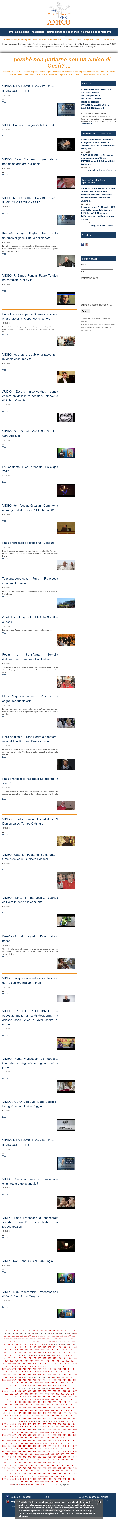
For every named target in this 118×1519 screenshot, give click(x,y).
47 (29, 1336)
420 (26, 1404)
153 (69, 1352)
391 (26, 1399)
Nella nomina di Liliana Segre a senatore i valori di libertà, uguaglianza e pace (30, 738)
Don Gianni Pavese (90, 92)
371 (72, 1393)
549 (19, 1429)
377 (29, 1396)
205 (39, 1363)
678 (11, 1454)
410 (49, 1401)
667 (29, 1451)
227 (4, 1368)
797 (26, 1476)
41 (5, 1336)
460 (9, 1412)
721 (9, 1462)
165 (57, 1355)
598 (47, 1437)
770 (37, 1470)
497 (49, 1418)
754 (29, 1467)
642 (49, 1445)
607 (19, 1440)
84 (29, 1341)
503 (6, 1421)
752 (19, 1467)
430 (4, 1407)
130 (26, 1349)
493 (29, 1418)
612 (44, 1440)
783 (29, 1473)
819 (64, 1478)
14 (46, 1330)
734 (75, 1462)
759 (54, 1467)
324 (54, 1385)
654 (37, 1448)
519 (14, 1423)
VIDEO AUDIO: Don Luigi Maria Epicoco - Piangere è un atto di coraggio (30, 1103)
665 (19, 1451)
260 (24, 1374)
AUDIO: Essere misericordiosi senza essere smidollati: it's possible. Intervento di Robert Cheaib (30, 395)
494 (34, 1418)
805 (67, 1476)
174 (29, 1357)
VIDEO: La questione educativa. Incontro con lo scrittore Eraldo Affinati (30, 980)
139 (72, 1349)
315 (9, 1385)
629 (57, 1443)
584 (49, 1434)
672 (54, 1451)
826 (26, 1481)
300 (6, 1382)
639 (34, 1445)
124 (69, 1346)
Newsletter (59, 36)
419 (21, 1404)
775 (62, 1470)
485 (62, 1415)
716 (57, 1459)
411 (54, 1401)
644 (59, 1445)
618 (75, 1440)
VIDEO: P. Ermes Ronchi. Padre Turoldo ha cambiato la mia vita (30, 277)
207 (49, 1363)
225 (67, 1366)
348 (29, 1390)
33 (47, 1333)
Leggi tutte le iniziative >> (103, 225)
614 (54, 1440)
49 (37, 1336)
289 (24, 1379)
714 (47, 1459)
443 (69, 1407)
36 (59, 1333)
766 (16, 1470)
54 (57, 1336)
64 (23, 1338)
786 (44, 1473)
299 (75, 1379)
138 (67, 1349)
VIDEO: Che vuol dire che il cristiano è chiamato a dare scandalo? (30, 1181)
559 (69, 1429)
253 (62, 1371)
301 (11, 1382)
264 (44, 1374)
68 (39, 1338)
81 (17, 1341)
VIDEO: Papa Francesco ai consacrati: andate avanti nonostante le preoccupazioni (30, 1221)
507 (26, 1421)
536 (26, 1426)
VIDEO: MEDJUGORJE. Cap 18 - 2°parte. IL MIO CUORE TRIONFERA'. (30, 200)
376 (24, 1396)
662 (4, 1451)
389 (16, 1399)
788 (54, 1473)
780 (14, 1473)
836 (12, 1484)
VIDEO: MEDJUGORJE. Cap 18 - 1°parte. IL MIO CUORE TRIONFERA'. (30, 1142)
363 (31, 1393)
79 (9, 1341)
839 (27, 1484)
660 (67, 1448)
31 (39, 1333)
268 (64, 1374)
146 (34, 1352)
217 (26, 1366)
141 (9, 1352)
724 (24, 1462)
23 (7, 1333)
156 (11, 1355)
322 (44, 1385)
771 (42, 1470)
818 (59, 1478)
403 (14, 1401)
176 (39, 1357)
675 (69, 1451)
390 (21, 1399)
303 (21, 1382)
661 (72, 1448)
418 (16, 1404)
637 (24, 1445)
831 (52, 1481)
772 (47, 1470)
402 (9, 1401)
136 (57, 1349)
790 (64, 1473)
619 (6, 1443)
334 (31, 1388)
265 (49, 1374)
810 (19, 1478)
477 (21, 1415)
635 (14, 1445)
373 (9, 1396)
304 (26, 1382)
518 (9, 1423)
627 (47, 1443)
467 (44, 1412)
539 (42, 1426)
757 (44, 1467)
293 (44, 1379)
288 (19, 1379)
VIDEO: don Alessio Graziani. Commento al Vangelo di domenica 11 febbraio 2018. (30, 507)
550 (24, 1429)
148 (44, 1352)
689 (67, 1454)
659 (62, 1448)
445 (6, 1410)
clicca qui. (23, 1513)
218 (31, 1366)
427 (62, 1404)
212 (75, 1363)
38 (67, 1333)
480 (37, 1415)
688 (62, 1454)
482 (47, 1415)
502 (75, 1418)
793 (6, 1476)
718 (67, 1459)
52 (49, 1336)
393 (37, 1399)
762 (69, 1467)
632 (72, 1443)
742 (42, 1465)
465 (34, 1412)
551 (29, 1429)
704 (69, 1456)
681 (26, 1454)
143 (19, 1352)
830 (47, 1481)
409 (44, 1401)
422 (37, 1404)
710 (26, 1459)
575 (4, 1434)
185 (11, 1360)
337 (47, 1388)
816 (49, 1478)
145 (29, 1352)
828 (37, 1481)
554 (44, 1429)
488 (4, 1418)
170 (9, 1357)
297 (64, 1379)
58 (73, 1336)
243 (11, 1371)
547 (9, 1429)
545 (72, 1426)
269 (69, 1374)
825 (21, 1481)
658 (57, 1448)
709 (21, 1459)
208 (54, 1363)
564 (21, 1432)
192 (47, 1360)
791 (69, 1473)
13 (42, 1330)
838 (22, 1484)
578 (19, 1434)
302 (16, 1382)
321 (39, 1385)
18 (62, 1330)
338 (52, 1388)
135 (52, 1349)
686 (52, 1454)
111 (4, 1346)
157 (16, 1355)
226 (72, 1366)
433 (19, 1407)
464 (29, 1412)
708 (16, 1459)
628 (52, 1443)
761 (64, 1467)
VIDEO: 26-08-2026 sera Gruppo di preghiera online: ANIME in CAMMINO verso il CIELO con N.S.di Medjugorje (98, 159)
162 (42, 1355)
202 (24, 1363)
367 (52, 1393)
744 (52, 1465)
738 (21, 1465)
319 (29, 1385)
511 (47, 1421)
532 (6, 1426)
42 (9, 1336)
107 (57, 1344)
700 (49, 1456)
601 (62, 1437)
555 (49, 1429)
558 (64, 1429)
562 (11, 1432)
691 (4, 1456)
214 (11, 1366)
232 (29, 1368)
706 (6, 1459)
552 (34, 1429)
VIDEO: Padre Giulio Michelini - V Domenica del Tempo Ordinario (30, 821)
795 (16, 1476)
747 (67, 1465)
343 (4, 1390)
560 (75, 1429)
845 (57, 1484)
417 (11, 1404)
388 (11, 1399)
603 (72, 1437)
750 (9, 1467)
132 (37, 1349)
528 (59, 1423)
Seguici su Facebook (21, 1496)
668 (34, 1451)
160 (31, 1355)
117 (34, 1346)
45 (21, 1336)
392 (31, 1399)
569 (47, 1432)
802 (52, 1476)
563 (16, 1432)
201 (19, 1363)
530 (69, 1423)
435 (29, 1407)
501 (69, 1418)
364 (37, 1393)
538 (37, 1426)
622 (21, 1443)
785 (39, 1473)
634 (9, 1445)
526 (49, 1423)
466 (39, 1412)
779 (9, 1473)
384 (64, 1396)
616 (64, 1440)
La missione (22, 31)
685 (47, 1454)
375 (19, 1396)
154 (75, 1352)
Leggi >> (5, 101)
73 (59, 1338)
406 (29, 1401)
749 (4, 1467)
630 (62, 1443)
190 (37, 1360)
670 (44, 1451)
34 (51, 1333)
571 (57, 1432)
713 (42, 1459)
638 (29, 1445)
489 (9, 1418)
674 (64, 1451)
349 (34, 1390)
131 (31, 1349)
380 (44, 1396)
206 (44, 1363)
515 (67, 1421)
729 (49, 1462)
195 (62, 1360)
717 (62, 1459)
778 (4, 1473)
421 (31, 1404)
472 (69, 1412)
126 (6, 1349)
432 (14, 1407)
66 (31, 1338)
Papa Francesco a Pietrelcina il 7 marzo (28, 542)
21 (74, 1330)
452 (42, 1410)
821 (75, 1478)
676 (75, 1451)
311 (62, 1382)
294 (49, 1379)
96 (5, 1344)
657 (52, 1448)
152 (64, 1352)
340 (62, 1388)
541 (52, 1426)
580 (29, 1434)
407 (34, 1401)
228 (9, 1368)
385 (69, 1396)
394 (42, 1399)
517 (4, 1423)
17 (58, 1330)
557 (59, 1429)
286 (9, 1379)
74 (63, 1338)
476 (16, 1415)
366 (47, 1393)
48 (33, 1336)
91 (57, 1341)
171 (14, 1357)
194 (57, 1360)
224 (62, 1366)
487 (72, 1415)
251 (52, 1371)
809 (14, 1478)
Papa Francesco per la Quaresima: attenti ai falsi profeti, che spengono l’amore (30, 316)
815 (44, 1478)
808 (9, 1478)
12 (38, 1330)
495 (39, 1418)
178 (49, 1357)
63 (19, 1338)
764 (6, 1470)
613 (49, 1440)
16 (54, 1330)
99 (17, 1344)
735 (6, 1465)
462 (19, 1412)
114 (19, 1346)
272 (11, 1377)
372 (4, 1396)
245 (21, 1371)
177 (44, 1357)
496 (44, 1418)
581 (34, 1434)
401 (4, 1401)
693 (14, 1456)
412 (59, 1401)
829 (42, 1481)
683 (37, 1454)
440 (54, 1407)
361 (21, 1393)
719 (72, 1459)
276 (31, 1377)
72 (55, 1338)
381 (49, 1396)
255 (72, 1371)
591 (11, 1437)
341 (67, 1388)
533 (11, 1426)
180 (59, 1357)
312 (67, 1382)
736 (11, 1465)
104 (41, 1344)
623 (26, 1443)
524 (39, 1423)
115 (24, 1346)
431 (9, 1407)
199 (9, 1363)
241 (75, 1368)
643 (54, 1445)
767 (21, 1470)
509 (37, 1421)
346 (19, 1390)
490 (14, 1418)
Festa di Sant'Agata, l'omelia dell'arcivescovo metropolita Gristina (30, 656)
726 (34, 1462)
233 (34, 1368)
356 (69, 1390)
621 (16, 1443)
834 (67, 1481)
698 (39, 1456)
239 (64, 1368)
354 (59, 1390)
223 (57, 1366)
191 (42, 1360)
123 (64, 1346)
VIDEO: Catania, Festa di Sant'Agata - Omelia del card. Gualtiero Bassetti (30, 856)
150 (54, 1352)
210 (64, 1363)
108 (62, 1344)
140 (4, 1352)
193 (52, 1360)
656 (47, 1448)
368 (57, 1393)
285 (4, 1379)
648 (6, 1448)
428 (67, 1404)
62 (15, 1338)
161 (37, 1355)
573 (67, 1432)
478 (26, 1415)
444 (75, 1407)
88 (45, 1341)
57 (69, 1336)
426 (57, 1404)
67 (35, 1338)
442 (64, 1407)
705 (75, 1456)
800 (42, 1476)
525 (44, 1423)
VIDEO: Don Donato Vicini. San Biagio (27, 1261)
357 (75, 1390)
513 (57, 1421)
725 (29, 1462)
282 (62, 1377)
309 (52, 1382)
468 (49, 1412)
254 (67, 1371)
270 (75, 1374)
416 (6, 1404)
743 (47, 1465)
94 (69, 1341)
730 (54, 1462)
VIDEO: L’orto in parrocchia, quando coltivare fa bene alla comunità (30, 899)
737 (16, 1465)
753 (24, 1467)
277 (37, 1377)
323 (49, 1385)
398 (62, 1399)
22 (3, 1333)
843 (47, 1484)
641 (44, 1445)
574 (72, 1432)
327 (69, 1385)
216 (21, 1366)
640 (39, 1445)
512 (52, 1421)
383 (59, 1396)
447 (16, 1410)
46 (25, 1336)
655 (42, 1448)
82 (21, 1341)
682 (31, 1454)
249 (42, 1371)
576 (9, 1434)
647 (75, 1445)
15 (50, 1330)
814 (39, 1478)
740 (31, 1465)
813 (34, 1478)
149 (49, 1352)
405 (24, 1401)
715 (52, 1459)
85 (33, 1341)
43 (13, 1336)
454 (52, 1410)
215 (16, 1366)
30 (35, 1333)
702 (59, 1456)
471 (64, 1412)
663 (9, 1451)
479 (31, 1415)
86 (37, 1341)
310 (57, 1382)
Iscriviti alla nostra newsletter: (95, 304)
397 (57, 1399)
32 (43, 1333)
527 (54, 1423)
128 (16, 1349)
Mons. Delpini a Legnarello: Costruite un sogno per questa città (30, 698)
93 (65, 1341)
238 (59, 1368)
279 (47, 1377)
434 (24, 1407)
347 (24, 1390)
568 (42, 1432)
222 (52, 1366)
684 (42, 1454)
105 (46, 1344)
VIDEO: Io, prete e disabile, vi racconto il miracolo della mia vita (30, 356)
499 (59, 1418)
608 (24, 1440)
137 (62, 1349)
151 (59, 1352)
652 (26, 1448)
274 (21, 1377)
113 (14, 1346)
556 (54, 1429)
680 (21, 1454)
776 (67, 1470)
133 (42, 1349)
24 (11, 1333)
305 (31, 1382)
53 (53, 1336)
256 (4, 1374)
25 (15, 1333)
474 (6, 1415)
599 (52, 1437)
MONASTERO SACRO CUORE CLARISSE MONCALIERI (95, 106)
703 (64, 1456)
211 (69, 1363)
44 (17, 1336)
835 (72, 1481)
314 (4, 1385)
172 (19, 1357)
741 (37, 1465)
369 (62, 1393)
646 (69, 1445)
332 (21, 1388)
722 (14, 1462)
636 (19, 1445)
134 (47, 1349)
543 (62, 1426)
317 (19, 1385)
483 (52, 1415)
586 (59, 1434)
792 (75, 1473)
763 (75, 1467)
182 (69, 1357)
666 (24, 1451)
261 (29, 1374)
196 (67, 1360)
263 (39, 1374)
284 (72, 1377)
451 (37, 1410)
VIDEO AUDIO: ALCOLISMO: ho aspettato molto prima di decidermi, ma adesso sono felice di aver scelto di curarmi (30, 1017)
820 (69, 1478)
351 (44, 1390)
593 (21, 1437)
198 (4, 1363)
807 (4, 1478)
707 (11, 1459)
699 (44, 1456)
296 (59, 1379)
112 (9, 1346)
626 (42, 1443)
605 (9, 1440)
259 (19, 1374)
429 (72, 1404)
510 (42, 1421)
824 (16, 1481)
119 (44, 1346)
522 (29, 1423)
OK (99, 1502)
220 (42, 1366)
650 (16, 1448)
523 (34, 1423)
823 (11, 1481)
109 (67, 1344)
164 (52, 1355)
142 (14, 1352)
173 (24, 1357)
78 (5, 1341)
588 (69, 1434)
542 (57, 1426)
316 (14, 1385)
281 (57, 1377)
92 (61, 1341)
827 (31, 1481)
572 (62, 1432)
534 (16, 1426)
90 (53, 1341)
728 (44, 1462)
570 (52, 1432)
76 (71, 1338)
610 (34, 1440)
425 (52, 1404)
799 (37, 1476)
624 (31, 1443)
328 (75, 1385)
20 (70, 1330)
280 (52, 1377)
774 (57, 1470)
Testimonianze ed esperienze (62, 31)
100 (21, 1344)
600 (57, 1437)
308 (47, 1382)
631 (67, 1443)
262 (34, 1374)
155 (6, 1355)
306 (37, 1382)
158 (21, 1355)
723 (19, 1462)
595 (31, 1437)
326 (64, 1385)
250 (47, 1371)
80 (13, 1341)
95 (73, 1341)
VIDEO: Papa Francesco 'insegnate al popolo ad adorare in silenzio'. (30, 161)
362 (26, 1393)
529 (64, 1423)
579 (24, 1434)
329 (6, 1388)
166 (62, 1355)
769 (31, 1470)
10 (30, 1330)
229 (14, 1368)
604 (4, 1440)
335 (37, 1388)
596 (37, 1437)
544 (67, 1426)
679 (16, 1454)
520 (19, 1423)
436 (34, 1407)
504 (11, 1421)
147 (39, 1352)
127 (11, 1349)
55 (61, 1336)
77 (75, 1338)
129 (21, 1349)
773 (52, 1470)
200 (14, 1363)
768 (26, 1470)
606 (14, 1440)
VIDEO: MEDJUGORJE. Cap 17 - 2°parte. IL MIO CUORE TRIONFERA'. (30, 88)
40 (75, 1333)
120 (49, 1346)
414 (69, 1401)
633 (4, 1445)
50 (41, 1336)
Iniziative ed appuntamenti (95, 31)
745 (57, 1465)
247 (31, 1371)
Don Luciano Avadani (91, 98)
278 (42, 1377)
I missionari (37, 31)
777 (72, 1470)
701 (54, 1456)
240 (69, 1368)
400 (72, 1399)
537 (31, 1426)
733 (69, 1462)
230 (19, 1368)
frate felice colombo (90, 101)
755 (34, 1467)
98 (13, 1344)
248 (37, 1371)
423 (42, 1404)
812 (29, 1478)
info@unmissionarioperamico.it (96, 89)
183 (75, 1357)
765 (11, 1470)
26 (19, 1333)
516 (72, 1421)
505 (16, 1421)
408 (39, 1401)
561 (6, 1432)
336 (42, 1388)
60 (7, 1338)
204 (34, 1363)
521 (24, 1423)
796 (21, 1476)
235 (44, 1368)
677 (6, 1454)
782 (24, 1473)
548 (14, 1429)
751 (14, 1467)
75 (67, 1338)
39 (71, 1333)
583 (44, 1434)
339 (57, 1388)
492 (24, 1418)
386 (75, 1396)
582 (39, 1434)
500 (64, 1418)
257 (9, 1374)
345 (14, 1390)
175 (34, 1357)
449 (26, 1410)
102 (31, 1344)
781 (19, 1473)
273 (16, 1377)
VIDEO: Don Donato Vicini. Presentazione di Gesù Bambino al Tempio (30, 1294)
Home (10, 31)
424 (47, 1404)
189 (31, 1360)
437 (39, 1407)
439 (49, 1407)
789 (59, 1473)
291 (34, 1379)
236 (49, 1368)
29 (31, 1333)
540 (47, 1426)
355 (64, 1390)
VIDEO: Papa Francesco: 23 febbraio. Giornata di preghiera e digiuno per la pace (30, 1062)
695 (24, 1456)
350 (39, 1390)
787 (49, 1473)
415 (75, 1401)
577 (14, 1434)
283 (67, 1377)
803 (57, 1476)
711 (31, 1459)
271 (6, 1377)
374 (14, 1396)
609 (29, 1440)
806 (72, 1476)
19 (66, 1330)
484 (57, 1415)
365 (42, 1393)
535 (21, 1426)
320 (34, 1385)
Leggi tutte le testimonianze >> (101, 170)
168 (72, 1355)
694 (19, 1456)
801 (47, 1476)
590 (6, 1437)
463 (24, 1412)
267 (59, 1374)
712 (37, 1459)
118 (39, 1346)
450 (31, 1410)
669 (39, 1451)
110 (72, 1344)
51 (45, 1336)
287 (14, 1379)
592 (16, 1437)
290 (29, 1379)
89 (49, 1341)
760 (59, 1467)
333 (26, 1388)
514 (62, 1421)
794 (11, 1476)
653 (31, 1448)
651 (21, 1448)
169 (4, 1357)
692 (9, 1456)
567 (37, 1432)
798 (31, 1476)
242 (6, 1371)
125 (75, 1346)
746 (62, 1465)
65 (27, 1338)
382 (54, 1396)
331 (16, 1388)
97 (9, 1344)
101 (26, 1344)
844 (52, 1484)
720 (4, 1462)
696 (29, 1456)
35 (55, 1333)
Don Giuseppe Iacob (90, 95)
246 (26, 1371)
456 (62, 1410)
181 (64, 1357)
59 (3, 1338)
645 (64, 1445)
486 (67, 1415)
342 (72, 1388)
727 (39, 1462)
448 (21, 1410)
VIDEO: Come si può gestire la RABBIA (28, 125)
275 (26, 1377)
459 (4, 1412)
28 (27, 1333)
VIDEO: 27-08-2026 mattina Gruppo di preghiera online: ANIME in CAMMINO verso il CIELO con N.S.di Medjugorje (98, 144)
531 (75, 1423)
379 (39, 1396)
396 (52, 1399)
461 (14, 1412)
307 (42, 1382)
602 (67, 1437)
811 (24, 1478)
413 (64, 1401)
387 (6, 1399)
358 (6, 1393)
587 (64, 1434)
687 (57, 1454)
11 (34, 1330)
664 (14, 1451)
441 (59, 1407)
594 (26, 1437)
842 (42, 1484)
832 (57, 1481)
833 (62, 1481)
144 (24, 1352)
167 (67, 1355)
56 (65, 1336)
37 (63, 1333)
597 (42, 1437)
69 (43, 1338)
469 (54, 1412)
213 (6, 1366)
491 (19, 1418)
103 (36, 1344)
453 (47, 1410)
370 (67, 1393)
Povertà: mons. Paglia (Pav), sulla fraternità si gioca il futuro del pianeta (30, 235)
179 (54, 1357)
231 (24, 1368)
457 (67, 1410)
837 (17, 1484)
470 (59, 1412)
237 (54, 1368)
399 (67, 1399)
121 (54, 1346)
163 (47, 1355)
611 (39, 1440)
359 (11, 1393)
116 (29, 1346)
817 (54, 1478)
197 (72, 1360)
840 (32, 1484)
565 (26, 1432)
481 (42, 1415)
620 (11, 1443)
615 (59, 1440)
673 (59, 1451)
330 (11, 1388)
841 (37, 1484)
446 (11, 1410)
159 (26, 1355)
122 (59, 1346)
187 (21, 1360)
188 (26, 1360)
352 (49, 1390)
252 (57, 1371)
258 (14, 1374)
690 (72, 1454)
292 (39, 1379)
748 (72, 1465)
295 (54, 1379)
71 (51, 1338)
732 (64, 1462)
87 (41, 1341)
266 (54, 1374)
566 (31, 1432)
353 (54, 1390)
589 (75, 1434)
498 (54, 1418)
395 (47, 1399)
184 (6, 1360)
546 (4, 1429)
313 (72, 1382)
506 (21, 1421)
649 (11, 1448)
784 (34, 1473)
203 (29, 1363)
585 (54, 1434)
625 (37, 1443)
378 (34, 1396)
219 (37, 1366)
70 (47, 1338)
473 (75, 1412)
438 (44, 1407)
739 (26, 1465)
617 (69, 1440)
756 (39, 1467)
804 (62, 1476)
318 (24, 1385)
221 (47, 1366)
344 (9, 1390)
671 (49, 1451)
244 (16, 1371)
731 (59, 1462)
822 (6, 1481)
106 (51, 1344)
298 (69, 1379)
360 (16, 1393)
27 (23, 1333)
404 (19, 1401)
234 (39, 1368)
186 (16, 1360)
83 (25, 1341)
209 (59, 1363)
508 (31, 1421)
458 (72, 1410)
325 (59, 1385)
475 (11, 1415)
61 (11, 1338)
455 (57, 1410)
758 (49, 1467)
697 (34, 1456)
